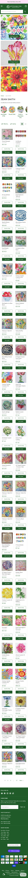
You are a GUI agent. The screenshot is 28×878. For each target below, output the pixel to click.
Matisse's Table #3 (7, 168)
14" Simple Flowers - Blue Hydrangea (20, 736)
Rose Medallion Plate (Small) (6, 545)
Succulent (4, 627)
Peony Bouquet (6, 141)
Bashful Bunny (5, 222)
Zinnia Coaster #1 (20, 655)
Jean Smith (4, 142)
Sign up (22, 807)
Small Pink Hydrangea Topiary (21, 385)
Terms (12, 870)
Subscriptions (7, 872)
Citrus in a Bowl (20, 519)
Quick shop (7, 148)
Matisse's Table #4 (7, 330)
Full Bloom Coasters (18, 141)
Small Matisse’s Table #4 (19, 195)
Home (2, 95)
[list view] (25, 124)
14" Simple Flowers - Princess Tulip (20, 466)
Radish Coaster (20, 412)
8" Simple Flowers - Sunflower (20, 709)
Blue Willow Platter (21, 222)
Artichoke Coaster (7, 437)
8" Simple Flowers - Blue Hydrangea (7, 573)
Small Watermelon (20, 763)
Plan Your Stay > (5, 818)
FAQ (3, 870)
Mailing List (21, 872)
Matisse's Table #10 (7, 519)
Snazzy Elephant (20, 303)
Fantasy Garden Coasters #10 (20, 276)
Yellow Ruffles (19, 330)
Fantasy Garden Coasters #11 (6, 681)
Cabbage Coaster (20, 168)
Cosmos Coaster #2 (7, 600)
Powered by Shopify (14, 875)
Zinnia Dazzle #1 (6, 465)
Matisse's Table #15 (7, 763)
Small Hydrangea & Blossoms (20, 628)
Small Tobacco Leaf (7, 275)
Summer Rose (19, 572)
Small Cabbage (6, 412)
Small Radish (5, 248)
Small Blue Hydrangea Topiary (7, 709)
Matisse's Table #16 (21, 493)
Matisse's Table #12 (7, 493)
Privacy (7, 870)
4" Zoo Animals (19, 545)
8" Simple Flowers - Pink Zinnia (20, 357)
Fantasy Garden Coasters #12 (6, 385)
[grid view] (22, 124)
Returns (22, 870)
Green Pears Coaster (19, 438)
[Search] (25, 11)
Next (21, 780)
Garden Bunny (5, 655)
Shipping (17, 870)
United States (13, 845)
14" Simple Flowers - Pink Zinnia (7, 736)
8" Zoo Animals (6, 194)
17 (16, 780)
